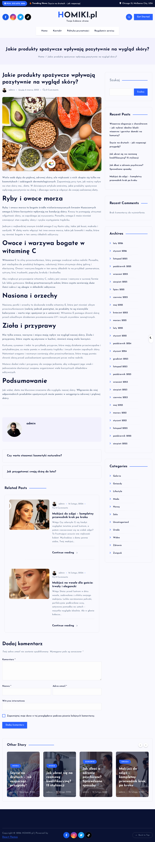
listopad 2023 (120, 370)
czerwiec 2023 (120, 401)
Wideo (116, 541)
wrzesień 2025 (120, 278)
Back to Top (144, 839)
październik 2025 (122, 270)
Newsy (116, 510)
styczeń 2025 (120, 339)
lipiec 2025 (119, 293)
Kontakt (57, 34)
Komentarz (9, 663)
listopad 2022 (120, 432)
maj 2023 (118, 409)
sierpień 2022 (120, 447)
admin (12, 93)
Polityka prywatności (78, 34)
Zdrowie (117, 549)
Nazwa (6, 690)
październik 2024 (122, 347)
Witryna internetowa (13, 704)
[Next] (145, 748)
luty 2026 (118, 247)
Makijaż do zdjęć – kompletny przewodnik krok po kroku (96, 781)
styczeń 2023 (120, 424)
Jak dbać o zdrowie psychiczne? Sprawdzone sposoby (56, 781)
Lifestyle (117, 495)
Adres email (60, 690)
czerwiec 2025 (120, 301)
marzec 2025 (120, 324)
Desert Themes (10, 840)
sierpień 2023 (120, 393)
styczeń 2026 (120, 254)
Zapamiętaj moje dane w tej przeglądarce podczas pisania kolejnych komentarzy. (51, 719)
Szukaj (115, 83)
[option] (23, 777)
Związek (117, 556)
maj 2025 (118, 308)
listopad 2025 (120, 262)
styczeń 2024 (120, 355)
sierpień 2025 (120, 285)
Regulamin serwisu (104, 34)
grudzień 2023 (120, 362)
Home (44, 34)
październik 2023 (122, 378)
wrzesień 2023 (120, 385)
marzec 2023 (120, 416)
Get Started (143, 20)
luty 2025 (118, 332)
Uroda (21, 93)
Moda (116, 503)
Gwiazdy (117, 487)
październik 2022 (122, 439)
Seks (115, 518)
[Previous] (140, 748)
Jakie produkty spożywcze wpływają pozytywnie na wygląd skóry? (82, 60)
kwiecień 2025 (120, 316)
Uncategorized (121, 526)
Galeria (117, 480)
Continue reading (63, 556)
